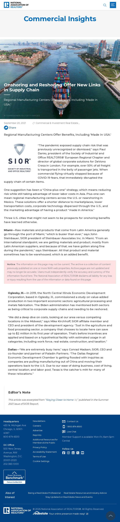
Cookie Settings (41, 461)
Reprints (37, 435)
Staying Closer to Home (59, 399)
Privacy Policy (40, 447)
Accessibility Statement (45, 452)
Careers (37, 425)
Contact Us (72, 421)
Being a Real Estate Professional (44, 493)
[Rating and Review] (14, 483)
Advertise (37, 430)
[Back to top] (110, 515)
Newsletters (39, 421)
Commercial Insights (60, 19)
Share (12, 127)
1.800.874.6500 (74, 426)
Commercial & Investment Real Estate (57, 123)
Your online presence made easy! (68, 513)
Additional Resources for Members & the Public (45, 441)
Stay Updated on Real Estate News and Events (68, 497)
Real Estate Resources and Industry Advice (85, 493)
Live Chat (71, 431)
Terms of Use (39, 456)
